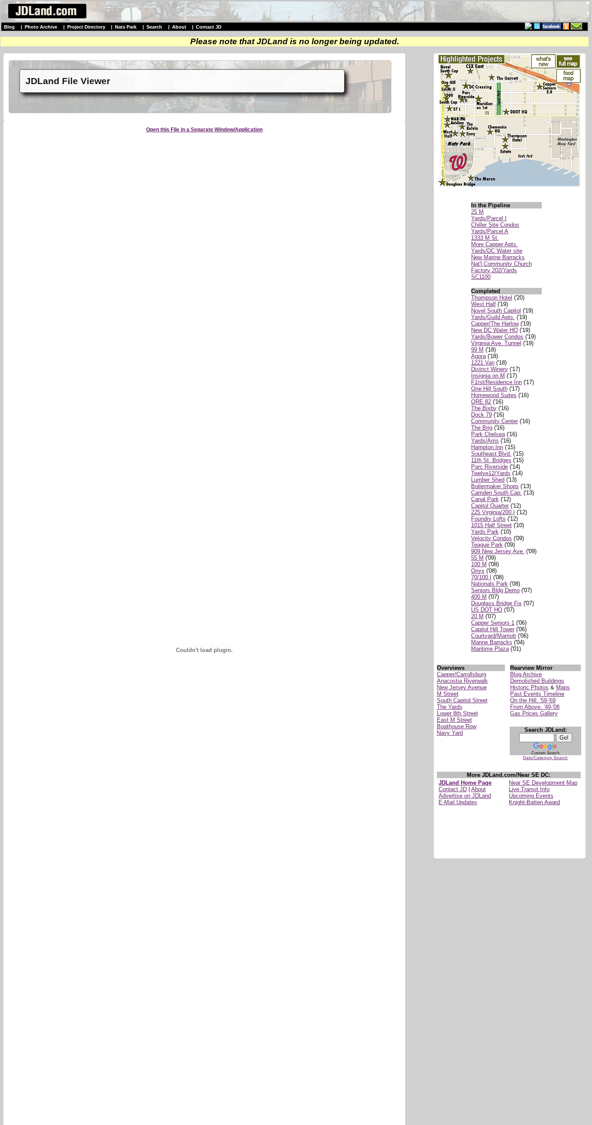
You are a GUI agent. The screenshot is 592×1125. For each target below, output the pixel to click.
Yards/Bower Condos (497, 336)
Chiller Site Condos (495, 225)
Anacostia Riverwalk (462, 681)
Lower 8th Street (457, 713)
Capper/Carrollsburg (461, 674)
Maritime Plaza (490, 649)
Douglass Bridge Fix (496, 603)
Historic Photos (529, 687)
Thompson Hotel (491, 297)
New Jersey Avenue (462, 687)
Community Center (494, 421)
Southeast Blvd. (491, 453)
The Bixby (484, 408)
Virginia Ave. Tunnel (496, 343)
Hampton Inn (487, 447)
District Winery (489, 369)
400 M (479, 596)
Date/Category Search (545, 757)
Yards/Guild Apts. (493, 317)
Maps (563, 687)
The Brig (481, 427)
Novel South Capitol (496, 310)
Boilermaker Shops (495, 486)
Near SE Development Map (543, 782)
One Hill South (489, 388)
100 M (479, 564)
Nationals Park (489, 583)
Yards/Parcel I (489, 218)
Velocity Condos (491, 538)
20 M (477, 616)
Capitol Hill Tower (492, 629)
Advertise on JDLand (465, 795)
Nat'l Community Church (501, 264)
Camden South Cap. (496, 492)
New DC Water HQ (494, 330)
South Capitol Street (462, 700)
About (179, 26)
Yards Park (485, 531)
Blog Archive (526, 674)
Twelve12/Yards (491, 473)
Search (154, 26)
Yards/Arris (485, 440)
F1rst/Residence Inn (496, 382)
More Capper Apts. (494, 244)
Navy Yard (450, 733)
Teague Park (487, 544)
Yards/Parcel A (489, 231)
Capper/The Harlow (495, 323)
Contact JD (208, 26)
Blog (9, 26)
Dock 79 (481, 414)
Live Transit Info (529, 789)
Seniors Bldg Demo (495, 590)
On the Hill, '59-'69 (533, 700)
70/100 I (481, 577)
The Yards (449, 707)
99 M (477, 349)
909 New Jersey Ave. (497, 551)
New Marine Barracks (498, 257)
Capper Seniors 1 (492, 623)
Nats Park (126, 26)
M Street (448, 694)
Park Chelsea (488, 434)
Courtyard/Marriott (493, 636)
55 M (477, 557)
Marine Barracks (491, 642)
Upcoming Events (531, 795)
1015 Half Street (491, 525)
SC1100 (481, 277)
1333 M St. (485, 238)
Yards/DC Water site (496, 251)
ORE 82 (481, 401)
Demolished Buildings (537, 681)
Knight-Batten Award (534, 802)
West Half (483, 304)
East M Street (454, 720)
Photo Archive (41, 26)
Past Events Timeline (537, 694)
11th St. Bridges (491, 460)
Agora (478, 356)
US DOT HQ (486, 610)
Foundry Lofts (488, 518)
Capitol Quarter (490, 505)
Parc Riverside (489, 466)
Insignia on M (488, 375)
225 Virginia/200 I (493, 512)
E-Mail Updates (458, 802)
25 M (477, 212)
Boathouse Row (456, 726)
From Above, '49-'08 (534, 707)
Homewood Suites (494, 395)
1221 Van (482, 362)
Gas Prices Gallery (534, 713)
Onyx (478, 570)
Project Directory (86, 26)
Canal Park (485, 499)
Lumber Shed (487, 479)
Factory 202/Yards (494, 270)
